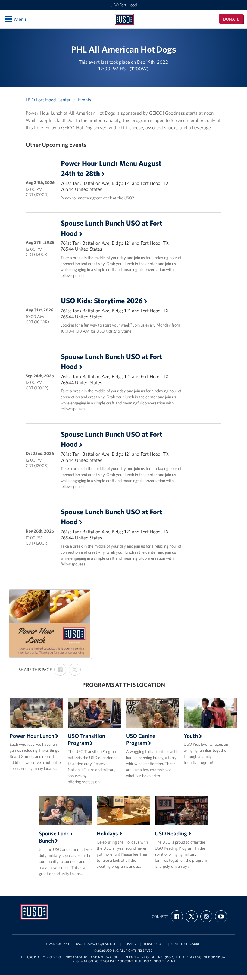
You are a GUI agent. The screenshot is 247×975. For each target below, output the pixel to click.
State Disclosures (186, 944)
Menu (15, 19)
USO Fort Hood (124, 5)
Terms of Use (153, 944)
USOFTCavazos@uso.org (96, 944)
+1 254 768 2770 (57, 944)
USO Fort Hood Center (48, 100)
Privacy (130, 944)
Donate (231, 19)
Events (84, 100)
